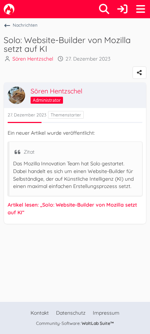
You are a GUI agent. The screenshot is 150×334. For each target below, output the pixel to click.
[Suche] (104, 9)
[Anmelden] (122, 9)
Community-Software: (75, 323)
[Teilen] (139, 72)
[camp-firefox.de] (9, 9)
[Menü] (140, 9)
